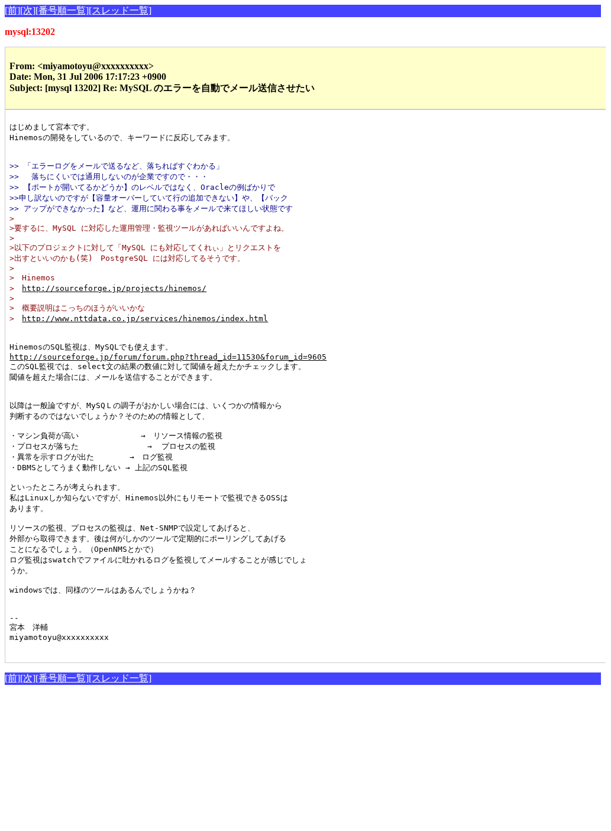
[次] (27, 10)
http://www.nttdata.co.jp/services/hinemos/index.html (145, 318)
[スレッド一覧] (120, 10)
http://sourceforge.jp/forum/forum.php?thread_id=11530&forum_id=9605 (167, 357)
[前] (12, 10)
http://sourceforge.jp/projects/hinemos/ (114, 288)
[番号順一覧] (62, 10)
